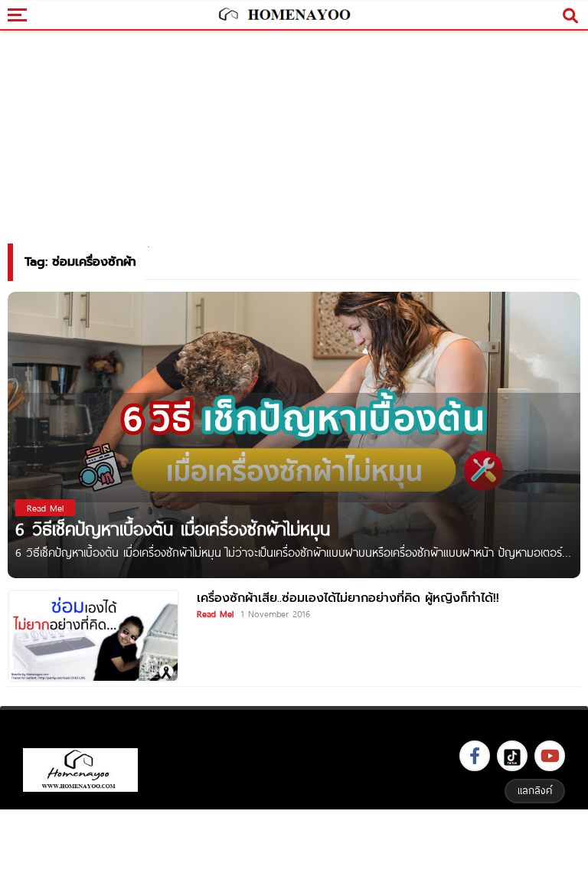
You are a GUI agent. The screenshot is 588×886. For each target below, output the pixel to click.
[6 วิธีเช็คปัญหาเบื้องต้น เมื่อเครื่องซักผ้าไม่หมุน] (294, 434)
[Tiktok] (512, 756)
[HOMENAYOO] (283, 15)
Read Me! (215, 613)
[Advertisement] (294, 845)
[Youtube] (549, 756)
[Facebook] (474, 756)
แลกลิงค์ (535, 790)
